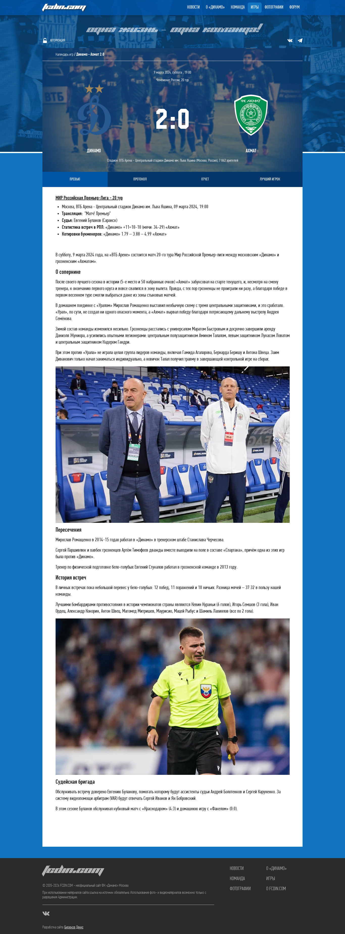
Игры (255, 7)
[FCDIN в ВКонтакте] (289, 40)
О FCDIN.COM (276, 888)
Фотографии (274, 7)
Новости (193, 7)
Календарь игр (64, 55)
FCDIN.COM (63, 7)
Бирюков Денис (73, 927)
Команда (238, 7)
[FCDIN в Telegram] (300, 40)
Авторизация (57, 41)
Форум (294, 7)
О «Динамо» (215, 7)
